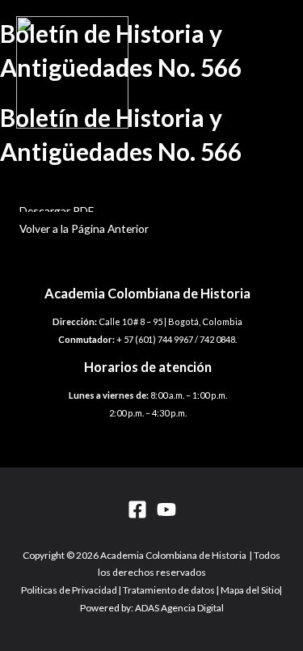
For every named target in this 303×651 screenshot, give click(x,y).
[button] (56, 210)
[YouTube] (166, 515)
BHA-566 (23, 193)
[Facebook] (137, 515)
